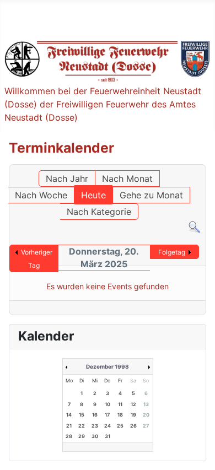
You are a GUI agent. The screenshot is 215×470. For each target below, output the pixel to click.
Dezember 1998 (107, 366)
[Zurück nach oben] (195, 449)
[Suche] (194, 226)
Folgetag (171, 252)
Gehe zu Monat (151, 195)
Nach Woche (41, 195)
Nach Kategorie (99, 211)
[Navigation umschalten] (16, 17)
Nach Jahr (67, 178)
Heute (93, 195)
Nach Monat (127, 178)
